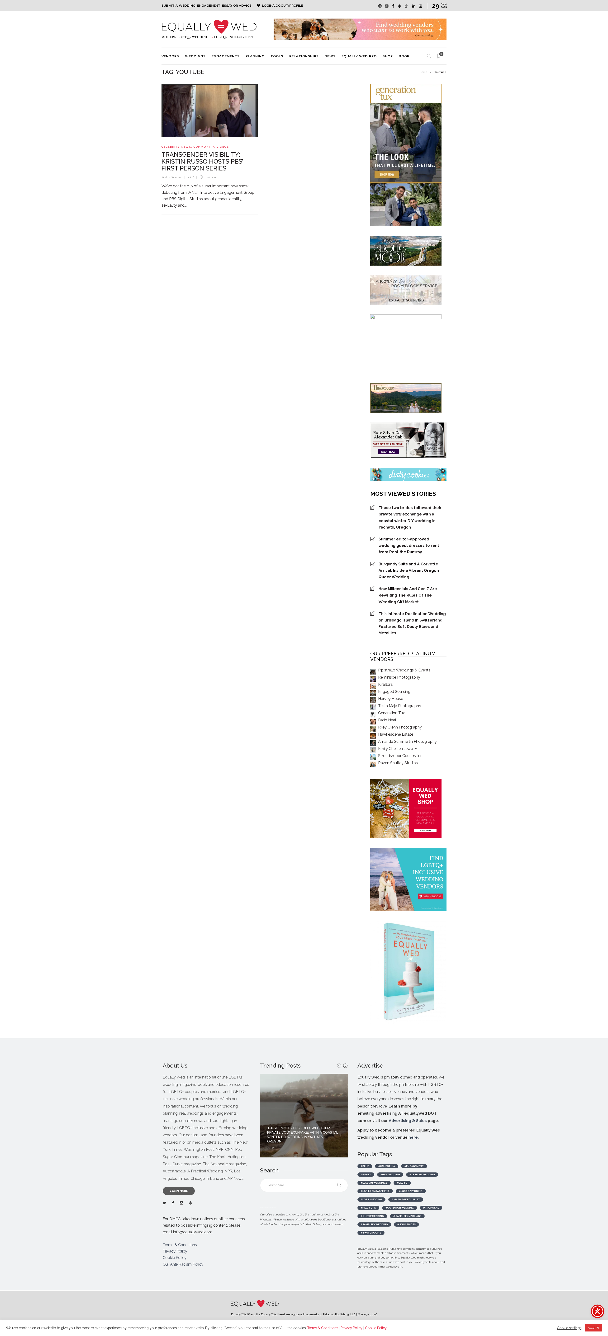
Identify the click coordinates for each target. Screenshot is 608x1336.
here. (413, 1137)
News (330, 56)
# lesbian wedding (422, 1174)
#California (386, 1166)
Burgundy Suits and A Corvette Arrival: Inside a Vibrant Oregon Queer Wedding (409, 570)
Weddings (195, 56)
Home (423, 72)
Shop (388, 56)
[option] (304, 1115)
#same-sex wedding (374, 1224)
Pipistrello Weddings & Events (404, 670)
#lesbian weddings (374, 1182)
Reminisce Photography (399, 677)
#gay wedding (390, 1174)
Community (204, 146)
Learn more (179, 1190)
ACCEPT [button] (593, 1328)
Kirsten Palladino (172, 177)
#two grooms (371, 1232)
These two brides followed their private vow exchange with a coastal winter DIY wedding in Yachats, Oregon (410, 517)
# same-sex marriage (407, 1216)
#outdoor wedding (399, 1207)
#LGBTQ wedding (411, 1191)
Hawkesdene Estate (395, 734)
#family (366, 1174)
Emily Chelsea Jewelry (397, 748)
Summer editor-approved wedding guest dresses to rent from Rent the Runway (409, 545)
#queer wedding (372, 1216)
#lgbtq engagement (375, 1191)
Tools (277, 56)
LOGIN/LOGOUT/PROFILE (282, 5)
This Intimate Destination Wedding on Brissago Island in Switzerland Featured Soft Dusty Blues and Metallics (412, 624)
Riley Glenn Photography (400, 727)
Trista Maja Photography (399, 706)
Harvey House (390, 698)
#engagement (414, 1166)
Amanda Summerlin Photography (407, 741)
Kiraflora (385, 684)
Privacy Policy (175, 1251)
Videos (223, 146)
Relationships (304, 56)
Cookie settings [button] (569, 1328)
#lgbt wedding (371, 1199)
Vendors (170, 56)
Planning (255, 56)
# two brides (406, 1224)
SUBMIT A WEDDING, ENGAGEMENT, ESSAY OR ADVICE (206, 5)
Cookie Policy (174, 1257)
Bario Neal (387, 720)
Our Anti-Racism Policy (183, 1264)
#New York (368, 1207)
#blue (365, 1166)
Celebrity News (176, 146)
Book (404, 56)
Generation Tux (391, 713)
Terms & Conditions (180, 1245)
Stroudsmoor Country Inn (400, 755)
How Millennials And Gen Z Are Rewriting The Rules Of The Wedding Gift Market (408, 595)
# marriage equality (406, 1199)
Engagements (226, 56)
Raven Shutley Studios (398, 763)
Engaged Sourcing (394, 691)
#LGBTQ (402, 1182)
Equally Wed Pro (359, 56)
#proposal (431, 1207)
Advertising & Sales (408, 1120)
